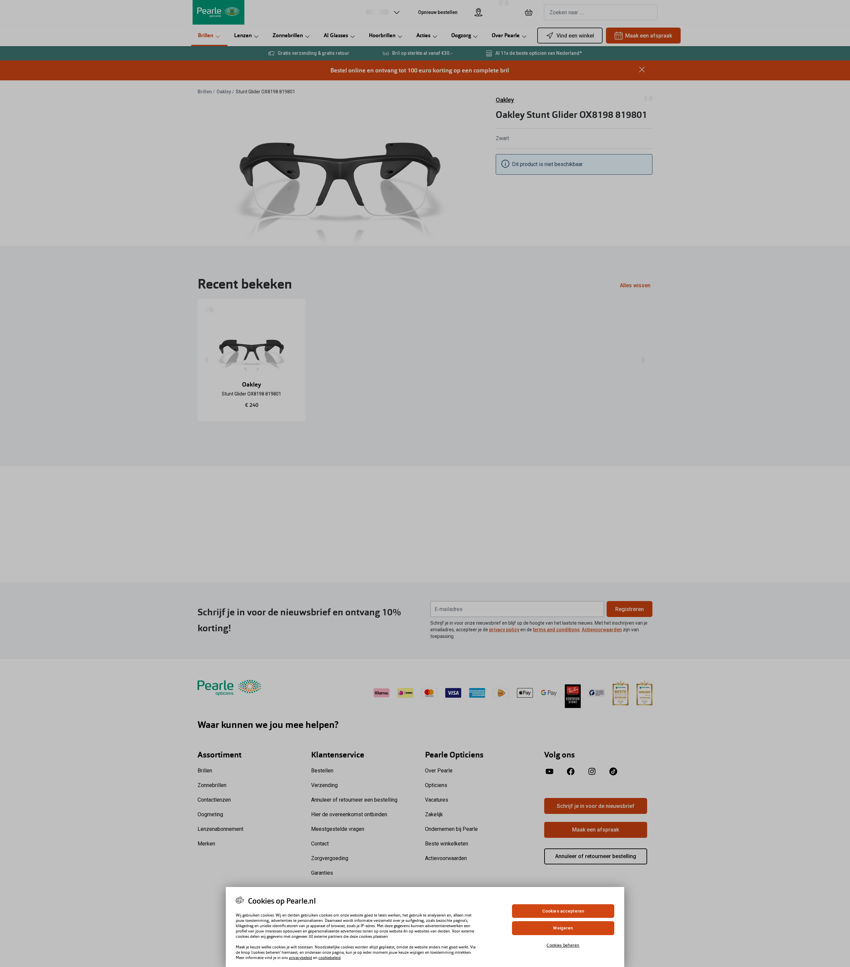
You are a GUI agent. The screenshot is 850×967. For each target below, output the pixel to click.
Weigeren (563, 928)
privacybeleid (300, 957)
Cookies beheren (563, 945)
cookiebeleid (329, 957)
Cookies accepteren (563, 911)
